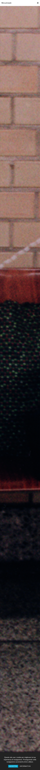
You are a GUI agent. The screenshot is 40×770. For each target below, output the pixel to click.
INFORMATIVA (25, 766)
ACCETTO (13, 766)
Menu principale (6, 3)
